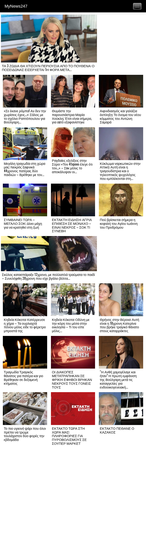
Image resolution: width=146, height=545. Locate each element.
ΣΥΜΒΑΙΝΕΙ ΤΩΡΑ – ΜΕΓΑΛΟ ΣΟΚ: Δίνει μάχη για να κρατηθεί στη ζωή (23, 223)
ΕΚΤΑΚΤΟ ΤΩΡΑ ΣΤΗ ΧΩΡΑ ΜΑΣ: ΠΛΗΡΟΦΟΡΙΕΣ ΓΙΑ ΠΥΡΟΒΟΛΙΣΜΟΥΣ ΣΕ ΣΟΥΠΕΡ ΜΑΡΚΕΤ (69, 436)
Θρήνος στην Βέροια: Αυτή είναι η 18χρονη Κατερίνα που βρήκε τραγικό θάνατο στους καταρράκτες (119, 325)
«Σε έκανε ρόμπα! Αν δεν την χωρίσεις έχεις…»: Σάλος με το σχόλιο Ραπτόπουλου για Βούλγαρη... (25, 116)
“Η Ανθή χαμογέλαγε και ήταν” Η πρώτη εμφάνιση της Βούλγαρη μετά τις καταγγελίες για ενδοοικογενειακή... (118, 379)
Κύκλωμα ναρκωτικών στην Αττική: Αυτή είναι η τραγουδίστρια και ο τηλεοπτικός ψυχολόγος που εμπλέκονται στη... (120, 171)
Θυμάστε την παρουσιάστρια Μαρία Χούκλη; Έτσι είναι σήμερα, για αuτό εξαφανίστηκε (72, 116)
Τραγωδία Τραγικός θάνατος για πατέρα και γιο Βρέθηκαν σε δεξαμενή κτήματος (23, 377)
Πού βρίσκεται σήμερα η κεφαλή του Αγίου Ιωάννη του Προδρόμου (119, 223)
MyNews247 (16, 6)
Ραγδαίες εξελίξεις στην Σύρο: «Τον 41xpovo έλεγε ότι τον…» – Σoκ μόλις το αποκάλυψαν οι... (72, 166)
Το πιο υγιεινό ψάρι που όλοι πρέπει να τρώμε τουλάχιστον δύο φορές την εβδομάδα (25, 434)
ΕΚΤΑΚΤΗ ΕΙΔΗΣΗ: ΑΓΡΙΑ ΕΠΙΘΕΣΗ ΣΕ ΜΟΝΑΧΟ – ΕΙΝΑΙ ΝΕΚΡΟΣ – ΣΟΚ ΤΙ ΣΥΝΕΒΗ (72, 225)
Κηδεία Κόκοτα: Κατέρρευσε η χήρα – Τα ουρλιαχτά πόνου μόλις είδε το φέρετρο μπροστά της (25, 325)
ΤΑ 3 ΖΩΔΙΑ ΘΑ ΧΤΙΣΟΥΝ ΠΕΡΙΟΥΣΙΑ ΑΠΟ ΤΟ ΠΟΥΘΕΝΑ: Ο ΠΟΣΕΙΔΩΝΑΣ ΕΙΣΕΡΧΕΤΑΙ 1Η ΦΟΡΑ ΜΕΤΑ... (48, 67)
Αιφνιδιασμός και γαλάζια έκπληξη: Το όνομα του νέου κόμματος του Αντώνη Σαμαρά (120, 116)
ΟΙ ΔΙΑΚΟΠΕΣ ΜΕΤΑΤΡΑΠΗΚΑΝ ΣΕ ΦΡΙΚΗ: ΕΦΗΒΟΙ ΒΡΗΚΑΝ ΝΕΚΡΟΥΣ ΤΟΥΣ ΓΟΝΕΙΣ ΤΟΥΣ (72, 379)
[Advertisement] (121, 41)
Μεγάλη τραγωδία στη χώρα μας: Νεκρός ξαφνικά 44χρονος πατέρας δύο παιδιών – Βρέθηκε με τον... (24, 169)
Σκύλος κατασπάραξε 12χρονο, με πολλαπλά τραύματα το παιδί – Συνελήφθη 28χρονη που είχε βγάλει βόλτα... (48, 276)
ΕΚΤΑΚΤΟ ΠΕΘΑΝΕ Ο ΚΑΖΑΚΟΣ (117, 430)
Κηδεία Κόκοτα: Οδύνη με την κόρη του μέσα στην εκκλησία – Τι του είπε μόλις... (71, 325)
